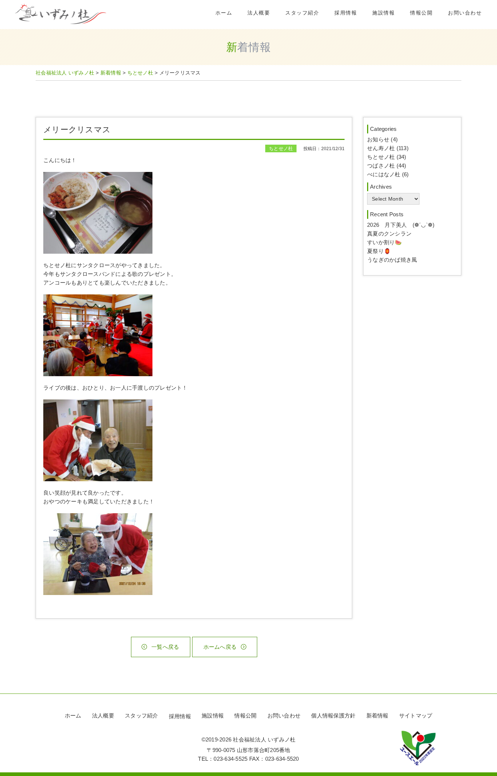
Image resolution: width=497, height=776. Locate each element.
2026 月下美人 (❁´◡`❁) (400, 225)
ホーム (223, 13)
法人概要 (258, 13)
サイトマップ (416, 715)
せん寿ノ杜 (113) (388, 148)
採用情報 (345, 13)
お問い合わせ (465, 13)
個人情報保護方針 (333, 715)
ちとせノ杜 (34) (386, 157)
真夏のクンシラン (389, 233)
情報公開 (421, 13)
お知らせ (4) (382, 139)
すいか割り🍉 (384, 242)
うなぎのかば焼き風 (392, 260)
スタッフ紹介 (302, 13)
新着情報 (377, 715)
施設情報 (383, 13)
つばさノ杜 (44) (386, 165)
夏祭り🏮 (379, 251)
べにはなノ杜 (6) (388, 174)
